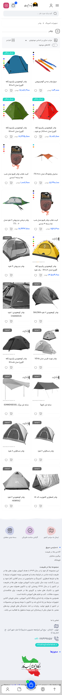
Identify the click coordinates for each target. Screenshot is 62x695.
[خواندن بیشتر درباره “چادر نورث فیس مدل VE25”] (40, 367)
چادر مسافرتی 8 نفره (16, 451)
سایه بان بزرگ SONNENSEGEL (16, 405)
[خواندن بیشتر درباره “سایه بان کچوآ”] (40, 413)
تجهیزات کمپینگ (51, 23)
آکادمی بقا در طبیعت (52, 552)
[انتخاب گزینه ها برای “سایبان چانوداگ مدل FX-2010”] (40, 183)
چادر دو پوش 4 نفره (16, 266)
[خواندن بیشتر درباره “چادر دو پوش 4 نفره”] (11, 275)
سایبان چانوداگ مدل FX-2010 (46, 174)
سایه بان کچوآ (45, 405)
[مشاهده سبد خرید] (13, 5)
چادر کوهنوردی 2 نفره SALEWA (45, 312)
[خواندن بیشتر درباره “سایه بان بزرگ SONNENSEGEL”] (11, 413)
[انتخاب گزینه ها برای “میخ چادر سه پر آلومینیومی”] (40, 90)
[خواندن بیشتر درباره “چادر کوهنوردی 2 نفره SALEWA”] (40, 321)
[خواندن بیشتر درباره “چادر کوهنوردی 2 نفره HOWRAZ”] (11, 506)
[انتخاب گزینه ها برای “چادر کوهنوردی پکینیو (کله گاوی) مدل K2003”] (11, 136)
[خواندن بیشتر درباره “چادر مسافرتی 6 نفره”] (40, 460)
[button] (11, 229)
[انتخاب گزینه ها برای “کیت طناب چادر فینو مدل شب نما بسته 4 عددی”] (40, 229)
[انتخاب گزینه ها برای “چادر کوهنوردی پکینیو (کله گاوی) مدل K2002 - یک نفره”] (40, 275)
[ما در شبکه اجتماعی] (6, 5)
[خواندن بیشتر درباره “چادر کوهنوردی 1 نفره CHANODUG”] (11, 321)
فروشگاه (57, 560)
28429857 (43, 639)
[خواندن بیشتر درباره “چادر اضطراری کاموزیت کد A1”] (40, 506)
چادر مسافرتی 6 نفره (46, 451)
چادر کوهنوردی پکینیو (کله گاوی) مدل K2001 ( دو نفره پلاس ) (45, 132)
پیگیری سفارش (54, 556)
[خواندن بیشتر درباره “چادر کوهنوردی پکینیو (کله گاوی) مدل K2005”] (11, 367)
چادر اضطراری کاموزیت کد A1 (45, 497)
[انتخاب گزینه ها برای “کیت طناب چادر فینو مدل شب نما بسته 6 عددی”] (11, 183)
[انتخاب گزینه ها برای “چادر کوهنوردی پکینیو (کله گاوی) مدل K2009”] (11, 90)
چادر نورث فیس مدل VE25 (46, 358)
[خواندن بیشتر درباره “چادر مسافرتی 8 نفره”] (11, 460)
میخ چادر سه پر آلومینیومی (46, 81)
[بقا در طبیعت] (31, 5)
